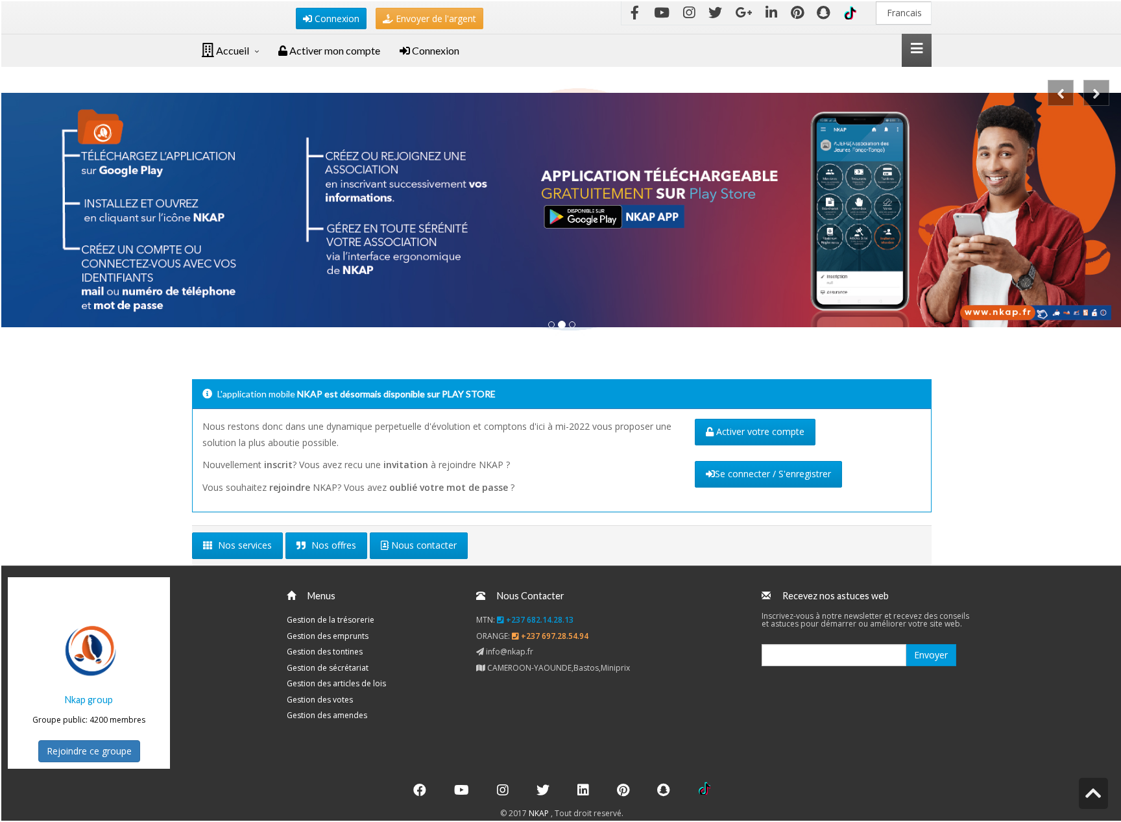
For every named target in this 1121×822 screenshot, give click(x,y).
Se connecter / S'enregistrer (773, 473)
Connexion (335, 18)
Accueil (231, 50)
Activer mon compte (333, 50)
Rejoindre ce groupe (89, 751)
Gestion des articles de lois (336, 683)
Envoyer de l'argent (434, 18)
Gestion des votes (320, 699)
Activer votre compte (759, 431)
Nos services (243, 545)
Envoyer (931, 655)
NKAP (540, 813)
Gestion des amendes (327, 715)
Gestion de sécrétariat (327, 667)
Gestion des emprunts (327, 635)
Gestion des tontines (325, 651)
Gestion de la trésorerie (330, 619)
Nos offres (332, 545)
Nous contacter (423, 545)
